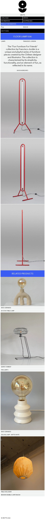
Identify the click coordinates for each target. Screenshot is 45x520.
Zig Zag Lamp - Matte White (10, 434)
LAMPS (3, 41)
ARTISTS (25, 18)
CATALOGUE (4, 18)
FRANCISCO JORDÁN (29, 41)
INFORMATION (5, 21)
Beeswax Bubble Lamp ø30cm (10, 495)
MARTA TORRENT (6, 367)
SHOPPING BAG (33, 21)
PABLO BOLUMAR (6, 492)
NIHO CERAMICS (6, 307)
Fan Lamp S (4, 370)
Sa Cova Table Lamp (7, 311)
